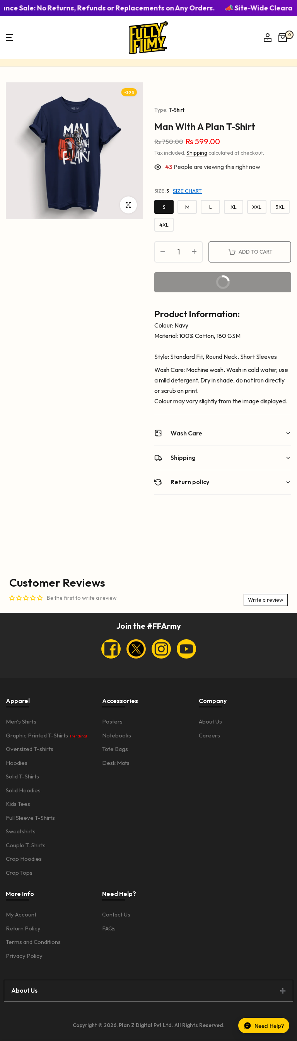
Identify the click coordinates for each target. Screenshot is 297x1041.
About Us (210, 721)
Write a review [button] (265, 599)
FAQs (109, 928)
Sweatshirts (21, 831)
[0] (282, 37)
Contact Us (116, 914)
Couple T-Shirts (26, 845)
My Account (21, 914)
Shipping (196, 152)
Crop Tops (19, 872)
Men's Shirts (21, 721)
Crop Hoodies (24, 858)
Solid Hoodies (23, 790)
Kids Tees (18, 803)
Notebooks (116, 735)
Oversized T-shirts (29, 749)
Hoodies (16, 762)
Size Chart (187, 191)
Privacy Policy (24, 955)
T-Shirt (176, 110)
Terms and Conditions (33, 941)
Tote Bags (115, 749)
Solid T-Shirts (22, 776)
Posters (112, 721)
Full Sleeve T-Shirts (30, 817)
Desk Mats (116, 762)
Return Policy (23, 928)
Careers (209, 735)
